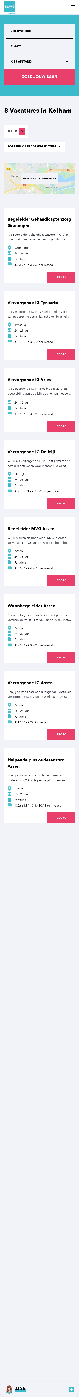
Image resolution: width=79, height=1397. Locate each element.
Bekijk (61, 277)
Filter (14, 131)
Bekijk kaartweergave (39, 178)
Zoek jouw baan (39, 76)
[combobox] (39, 46)
